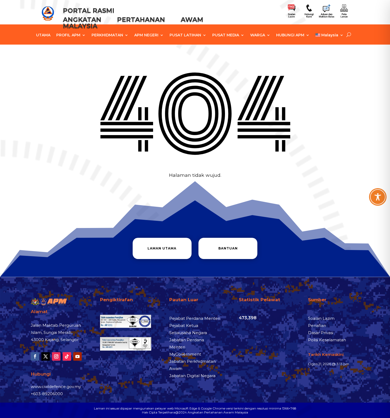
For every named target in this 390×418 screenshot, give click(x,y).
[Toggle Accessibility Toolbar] (378, 197)
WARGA (257, 35)
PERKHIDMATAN (107, 35)
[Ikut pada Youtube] (77, 356)
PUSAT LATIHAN (185, 35)
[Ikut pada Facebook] (35, 356)
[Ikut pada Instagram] (56, 356)
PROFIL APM (68, 35)
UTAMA (43, 35)
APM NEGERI (146, 35)
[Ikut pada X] (45, 356)
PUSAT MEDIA (225, 35)
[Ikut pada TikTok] (67, 356)
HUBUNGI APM (290, 35)
